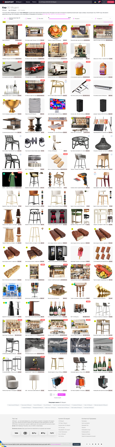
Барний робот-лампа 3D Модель (32, 372)
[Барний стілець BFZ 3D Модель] (34, 179)
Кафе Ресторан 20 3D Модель (55, 58)
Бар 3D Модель (6, 40)
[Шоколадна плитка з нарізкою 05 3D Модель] (57, 234)
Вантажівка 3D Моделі (76, 407)
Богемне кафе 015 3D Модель (55, 335)
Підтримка (84, 421)
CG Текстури (61, 427)
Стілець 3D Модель (52, 150)
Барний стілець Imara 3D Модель (32, 132)
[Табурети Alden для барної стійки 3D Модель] (34, 234)
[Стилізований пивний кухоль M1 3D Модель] (80, 69)
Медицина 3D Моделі (38, 407)
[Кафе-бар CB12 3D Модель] (80, 50)
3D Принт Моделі (62, 423)
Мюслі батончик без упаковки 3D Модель (11, 279)
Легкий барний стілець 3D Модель (56, 372)
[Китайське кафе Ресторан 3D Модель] (34, 87)
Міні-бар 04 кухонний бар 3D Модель (33, 279)
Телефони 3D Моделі (77, 405)
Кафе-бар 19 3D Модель (76, 132)
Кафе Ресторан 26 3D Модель (100, 40)
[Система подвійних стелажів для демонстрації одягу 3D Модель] (80, 382)
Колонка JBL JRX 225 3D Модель (78, 114)
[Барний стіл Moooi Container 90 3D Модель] (12, 308)
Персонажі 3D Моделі (26, 405)
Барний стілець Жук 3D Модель (9, 206)
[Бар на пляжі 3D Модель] (57, 290)
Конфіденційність (86, 432)
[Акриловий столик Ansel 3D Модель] (34, 308)
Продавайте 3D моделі (64, 429)
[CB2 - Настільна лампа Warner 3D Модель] (34, 382)
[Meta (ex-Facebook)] (95, 444)
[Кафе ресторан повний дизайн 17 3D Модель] (80, 271)
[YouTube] (101, 444)
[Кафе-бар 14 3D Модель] (12, 327)
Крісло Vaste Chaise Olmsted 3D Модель (57, 95)
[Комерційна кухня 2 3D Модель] (80, 345)
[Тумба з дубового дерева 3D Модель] (80, 290)
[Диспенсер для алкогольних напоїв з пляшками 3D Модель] (34, 290)
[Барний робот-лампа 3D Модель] (34, 363)
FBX (49, 14)
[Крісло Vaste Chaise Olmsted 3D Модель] (57, 87)
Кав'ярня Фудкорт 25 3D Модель (10, 58)
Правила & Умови (86, 434)
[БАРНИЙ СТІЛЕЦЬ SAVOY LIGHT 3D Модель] (80, 216)
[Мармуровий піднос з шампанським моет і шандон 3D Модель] (12, 87)
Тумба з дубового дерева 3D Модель (79, 298)
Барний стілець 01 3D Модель (55, 187)
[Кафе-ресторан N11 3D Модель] (34, 327)
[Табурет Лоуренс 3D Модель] (80, 161)
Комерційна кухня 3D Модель (100, 353)
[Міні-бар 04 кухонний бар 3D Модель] (34, 271)
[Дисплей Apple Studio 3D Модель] (57, 105)
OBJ (47, 14)
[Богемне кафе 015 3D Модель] (57, 327)
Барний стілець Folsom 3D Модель (33, 224)
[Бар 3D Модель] (12, 32)
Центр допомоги (86, 423)
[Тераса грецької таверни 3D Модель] (12, 290)
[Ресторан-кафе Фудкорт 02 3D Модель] (34, 32)
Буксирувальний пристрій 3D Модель (11, 77)
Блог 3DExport (62, 434)
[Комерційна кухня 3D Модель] (103, 345)
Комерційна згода (86, 429)
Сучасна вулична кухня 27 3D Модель (11, 132)
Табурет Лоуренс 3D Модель (77, 169)
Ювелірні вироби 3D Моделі (101, 405)
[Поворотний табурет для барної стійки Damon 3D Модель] (12, 216)
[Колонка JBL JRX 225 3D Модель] (80, 105)
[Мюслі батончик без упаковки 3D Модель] (12, 271)
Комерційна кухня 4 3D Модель (55, 353)
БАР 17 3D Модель (29, 169)
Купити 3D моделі (64, 418)
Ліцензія (84, 427)
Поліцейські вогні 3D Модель (100, 95)
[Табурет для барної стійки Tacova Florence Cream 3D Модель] (103, 216)
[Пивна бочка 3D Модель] (34, 105)
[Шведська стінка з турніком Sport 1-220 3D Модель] (103, 50)
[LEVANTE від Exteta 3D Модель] (12, 345)
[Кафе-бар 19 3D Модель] (80, 124)
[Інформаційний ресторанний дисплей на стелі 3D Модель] (103, 124)
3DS (52, 14)
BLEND (60, 14)
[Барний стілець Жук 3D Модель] (12, 198)
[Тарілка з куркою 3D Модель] (57, 32)
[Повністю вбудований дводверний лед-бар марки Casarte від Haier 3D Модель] (57, 253)
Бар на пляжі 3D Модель (53, 298)
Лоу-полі (41, 18)
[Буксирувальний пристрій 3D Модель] (12, 69)
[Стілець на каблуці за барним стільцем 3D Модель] (103, 308)
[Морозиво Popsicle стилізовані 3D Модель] (80, 253)
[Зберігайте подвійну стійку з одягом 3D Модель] (57, 382)
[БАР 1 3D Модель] (80, 308)
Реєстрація (110, 2)
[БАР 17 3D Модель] (34, 161)
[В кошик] (17, 37)
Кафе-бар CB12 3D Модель (77, 58)
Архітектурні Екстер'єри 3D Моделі (61, 405)
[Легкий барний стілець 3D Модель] (57, 363)
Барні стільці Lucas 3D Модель (101, 206)
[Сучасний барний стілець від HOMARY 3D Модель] (12, 363)
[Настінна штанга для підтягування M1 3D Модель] (80, 87)
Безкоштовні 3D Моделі (64, 425)
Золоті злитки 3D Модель (99, 298)
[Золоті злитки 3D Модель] (103, 290)
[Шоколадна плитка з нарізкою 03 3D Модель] (103, 234)
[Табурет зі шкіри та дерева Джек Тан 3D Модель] (103, 161)
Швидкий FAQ (85, 425)
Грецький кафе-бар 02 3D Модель (78, 40)
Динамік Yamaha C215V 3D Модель (101, 114)
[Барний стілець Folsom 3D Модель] (34, 216)
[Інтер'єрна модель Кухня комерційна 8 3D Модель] (34, 345)
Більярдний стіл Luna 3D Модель (55, 132)
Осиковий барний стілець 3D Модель (79, 372)
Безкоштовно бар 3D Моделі (14, 19)
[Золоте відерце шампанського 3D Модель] (12, 105)
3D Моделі (61, 421)
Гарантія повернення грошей (88, 436)
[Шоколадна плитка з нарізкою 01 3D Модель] (34, 253)
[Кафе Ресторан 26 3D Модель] (103, 32)
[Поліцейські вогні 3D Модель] (103, 87)
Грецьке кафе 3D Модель (76, 335)
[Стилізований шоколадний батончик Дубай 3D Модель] (103, 253)
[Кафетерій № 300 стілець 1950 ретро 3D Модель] (103, 179)
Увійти (104, 2)
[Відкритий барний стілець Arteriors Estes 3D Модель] (103, 327)
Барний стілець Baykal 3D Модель (33, 206)
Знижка (29, 18)
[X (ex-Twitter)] (89, 444)
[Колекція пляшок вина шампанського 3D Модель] (103, 363)
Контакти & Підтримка (89, 418)
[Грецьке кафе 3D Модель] (80, 327)
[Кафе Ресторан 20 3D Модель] (57, 50)
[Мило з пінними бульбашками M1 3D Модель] (57, 161)
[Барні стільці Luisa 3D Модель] (80, 198)
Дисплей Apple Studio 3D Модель (55, 114)
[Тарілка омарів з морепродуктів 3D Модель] (103, 271)
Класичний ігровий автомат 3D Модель (102, 77)
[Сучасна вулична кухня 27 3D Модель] (12, 124)
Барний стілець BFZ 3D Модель (32, 187)
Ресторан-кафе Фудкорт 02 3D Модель (34, 40)
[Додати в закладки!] (20, 37)
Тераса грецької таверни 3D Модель (10, 298)
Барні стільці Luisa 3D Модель (78, 206)
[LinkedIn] (98, 444)
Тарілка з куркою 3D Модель (54, 40)
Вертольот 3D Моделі (50, 407)
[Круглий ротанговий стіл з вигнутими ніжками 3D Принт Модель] (80, 142)
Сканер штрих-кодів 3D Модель (78, 187)
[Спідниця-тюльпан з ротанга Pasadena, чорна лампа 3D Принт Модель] (103, 142)
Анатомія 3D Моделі (89, 407)
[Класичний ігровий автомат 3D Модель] (103, 69)
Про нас (14, 418)
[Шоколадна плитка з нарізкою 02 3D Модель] (12, 253)
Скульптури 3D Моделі (13, 405)
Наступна (61, 394)
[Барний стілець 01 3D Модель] (57, 179)
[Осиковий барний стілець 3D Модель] (80, 363)
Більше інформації (56, 444)
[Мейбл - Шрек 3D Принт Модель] (12, 179)
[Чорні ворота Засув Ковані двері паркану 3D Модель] (34, 142)
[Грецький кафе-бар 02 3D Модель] (80, 32)
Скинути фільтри (108, 22)
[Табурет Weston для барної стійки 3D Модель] (12, 234)
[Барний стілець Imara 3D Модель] (34, 124)
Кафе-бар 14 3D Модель (8, 335)
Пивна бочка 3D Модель (30, 114)
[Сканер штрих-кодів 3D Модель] (80, 179)
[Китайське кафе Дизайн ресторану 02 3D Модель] (34, 50)
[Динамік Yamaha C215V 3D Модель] (103, 105)
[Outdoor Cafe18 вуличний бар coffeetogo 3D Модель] (57, 271)
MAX (44, 14)
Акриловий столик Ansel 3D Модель (33, 316)
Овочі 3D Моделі (88, 405)
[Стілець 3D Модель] (57, 142)
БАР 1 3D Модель (75, 316)
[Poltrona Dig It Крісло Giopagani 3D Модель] (12, 382)
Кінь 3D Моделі (47, 405)
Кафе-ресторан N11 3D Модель (32, 335)
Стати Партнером (62, 432)
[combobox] (84, 18)
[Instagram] (87, 444)
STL (54, 14)
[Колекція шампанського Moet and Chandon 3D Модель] (57, 308)
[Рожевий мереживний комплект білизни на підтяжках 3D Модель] (57, 216)
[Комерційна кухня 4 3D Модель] (57, 345)
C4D (57, 14)
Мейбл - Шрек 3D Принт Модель (9, 187)
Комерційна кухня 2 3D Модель (78, 353)
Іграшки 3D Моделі (26, 407)
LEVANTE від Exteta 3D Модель (9, 353)
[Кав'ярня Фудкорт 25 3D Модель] (12, 50)
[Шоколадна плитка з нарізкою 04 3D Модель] (80, 234)
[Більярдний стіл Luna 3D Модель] (57, 124)
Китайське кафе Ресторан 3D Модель (34, 95)
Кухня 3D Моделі (38, 405)
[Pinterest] (92, 444)
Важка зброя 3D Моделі (63, 407)
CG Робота (61, 436)
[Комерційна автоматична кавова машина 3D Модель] (103, 382)
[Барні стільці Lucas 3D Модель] (103, 198)
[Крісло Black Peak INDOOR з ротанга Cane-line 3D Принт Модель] (12, 142)
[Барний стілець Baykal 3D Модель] (34, 198)
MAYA (63, 14)
